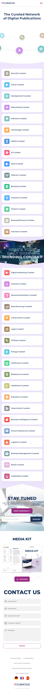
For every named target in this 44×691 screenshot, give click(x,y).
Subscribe (36, 519)
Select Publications (21, 511)
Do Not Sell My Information (22, 668)
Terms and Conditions (22, 663)
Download (24, 579)
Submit (22, 646)
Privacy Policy (16, 658)
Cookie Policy (28, 658)
